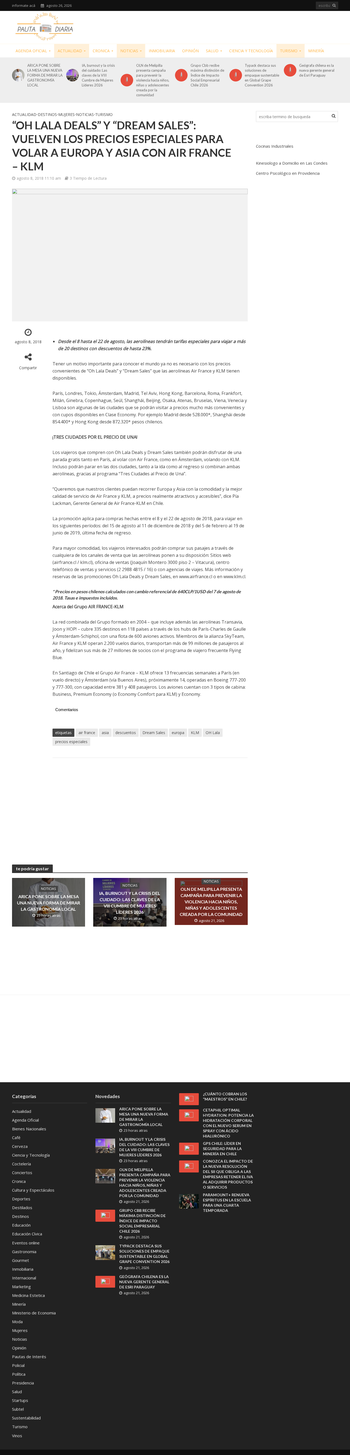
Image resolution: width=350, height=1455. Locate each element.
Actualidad (70, 50)
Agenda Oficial (31, 50)
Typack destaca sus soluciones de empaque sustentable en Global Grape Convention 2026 (262, 75)
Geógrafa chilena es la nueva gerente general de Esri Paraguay (316, 70)
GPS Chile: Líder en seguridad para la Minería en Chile (222, 1148)
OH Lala (213, 732)
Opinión (190, 50)
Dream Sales (153, 732)
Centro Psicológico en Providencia (288, 173)
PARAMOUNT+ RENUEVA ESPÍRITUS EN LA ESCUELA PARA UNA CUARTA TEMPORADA (227, 1202)
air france (86, 732)
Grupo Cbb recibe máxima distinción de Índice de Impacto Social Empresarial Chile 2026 (207, 75)
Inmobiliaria (162, 50)
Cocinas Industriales (274, 146)
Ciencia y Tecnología (251, 50)
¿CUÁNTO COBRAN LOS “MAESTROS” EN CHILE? (225, 1096)
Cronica (101, 50)
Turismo (289, 50)
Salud (212, 50)
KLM (195, 732)
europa (178, 732)
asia (105, 732)
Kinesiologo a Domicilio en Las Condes (292, 163)
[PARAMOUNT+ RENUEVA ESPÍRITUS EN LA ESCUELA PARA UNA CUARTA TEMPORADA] (189, 1200)
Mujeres (66, 114)
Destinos (47, 114)
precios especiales (71, 741)
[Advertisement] (238, 26)
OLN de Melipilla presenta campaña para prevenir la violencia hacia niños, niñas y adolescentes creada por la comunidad (152, 80)
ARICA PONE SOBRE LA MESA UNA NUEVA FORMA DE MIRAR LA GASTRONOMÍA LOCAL (45, 75)
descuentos (125, 732)
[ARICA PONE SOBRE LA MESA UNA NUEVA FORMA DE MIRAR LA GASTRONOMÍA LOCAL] (17, 75)
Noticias (129, 50)
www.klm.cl (234, 577)
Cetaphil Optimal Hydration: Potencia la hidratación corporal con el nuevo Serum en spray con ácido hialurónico (228, 1123)
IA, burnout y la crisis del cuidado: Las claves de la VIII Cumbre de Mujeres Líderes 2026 (98, 75)
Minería (316, 50)
